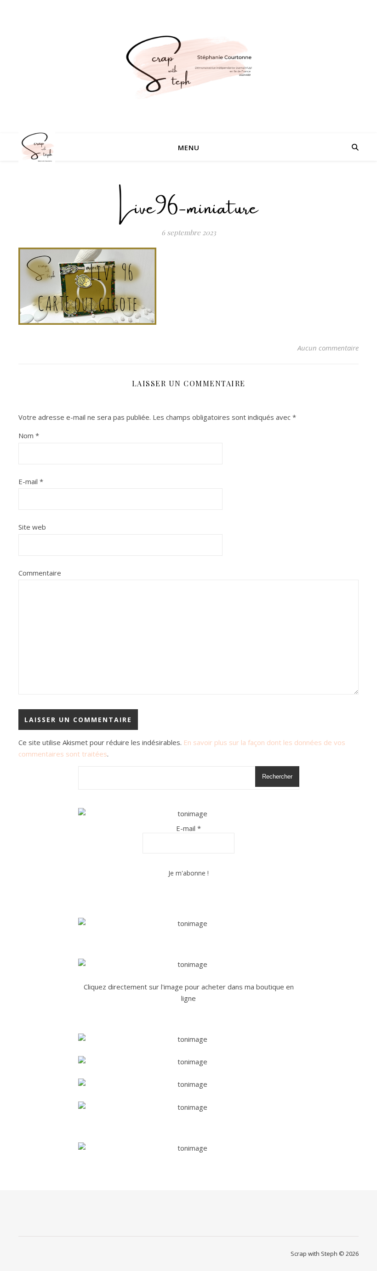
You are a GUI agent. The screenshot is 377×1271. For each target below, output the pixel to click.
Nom (28, 435)
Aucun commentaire (328, 347)
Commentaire (39, 572)
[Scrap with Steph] (188, 67)
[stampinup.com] (188, 923)
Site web (32, 526)
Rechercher (277, 776)
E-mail (30, 481)
